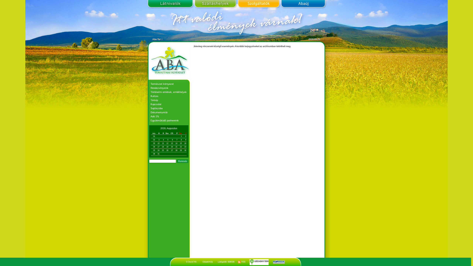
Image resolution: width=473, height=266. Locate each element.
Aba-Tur (156, 39)
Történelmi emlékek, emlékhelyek (169, 92)
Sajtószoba (157, 108)
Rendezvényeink (159, 88)
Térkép (154, 100)
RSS (243, 262)
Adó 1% (155, 116)
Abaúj (302, 4)
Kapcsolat (156, 104)
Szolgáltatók (258, 4)
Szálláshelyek (215, 4)
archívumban (269, 46)
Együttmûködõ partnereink (165, 120)
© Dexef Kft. (191, 262)
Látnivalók (171, 4)
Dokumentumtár (159, 112)
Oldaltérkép (208, 262)
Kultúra (154, 96)
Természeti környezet (162, 84)
